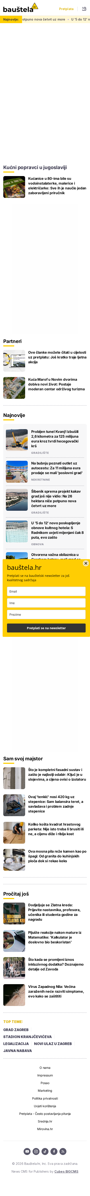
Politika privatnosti (45, 1098)
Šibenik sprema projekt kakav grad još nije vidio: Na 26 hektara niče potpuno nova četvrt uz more (56, 498)
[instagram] (36, 1151)
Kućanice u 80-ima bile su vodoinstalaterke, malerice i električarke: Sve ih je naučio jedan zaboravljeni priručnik (57, 185)
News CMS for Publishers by (45, 1171)
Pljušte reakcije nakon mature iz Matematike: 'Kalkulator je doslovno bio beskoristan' (54, 937)
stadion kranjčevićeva (27, 1037)
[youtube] (27, 1151)
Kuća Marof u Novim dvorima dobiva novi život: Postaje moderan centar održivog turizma (56, 384)
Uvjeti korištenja (45, 1106)
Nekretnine (40, 479)
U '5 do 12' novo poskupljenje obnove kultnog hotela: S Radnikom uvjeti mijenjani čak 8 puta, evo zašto (57, 530)
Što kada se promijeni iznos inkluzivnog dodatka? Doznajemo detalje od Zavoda (56, 964)
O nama (45, 1067)
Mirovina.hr (45, 1129)
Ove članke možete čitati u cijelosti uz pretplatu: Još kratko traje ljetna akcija (57, 357)
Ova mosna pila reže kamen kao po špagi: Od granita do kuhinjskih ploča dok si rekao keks (57, 856)
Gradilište (40, 452)
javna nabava (17, 1051)
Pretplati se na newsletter (46, 628)
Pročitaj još (16, 894)
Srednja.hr (45, 1121)
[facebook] (53, 1151)
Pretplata (66, 9)
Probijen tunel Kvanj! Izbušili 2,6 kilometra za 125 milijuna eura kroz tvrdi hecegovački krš (54, 438)
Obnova (37, 544)
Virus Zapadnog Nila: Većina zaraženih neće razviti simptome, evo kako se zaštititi (56, 991)
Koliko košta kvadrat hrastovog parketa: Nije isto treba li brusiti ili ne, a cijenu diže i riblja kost (56, 829)
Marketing (45, 1090)
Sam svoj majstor (23, 758)
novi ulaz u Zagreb (53, 1044)
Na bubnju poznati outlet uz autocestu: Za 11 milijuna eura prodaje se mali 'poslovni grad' (57, 468)
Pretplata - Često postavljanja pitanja (45, 1113)
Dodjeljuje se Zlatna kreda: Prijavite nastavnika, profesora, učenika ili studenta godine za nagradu (54, 912)
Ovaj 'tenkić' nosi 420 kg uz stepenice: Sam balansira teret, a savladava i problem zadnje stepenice (55, 804)
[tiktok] (45, 1151)
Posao (45, 1083)
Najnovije (14, 415)
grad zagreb (16, 1030)
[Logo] (20, 8)
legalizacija (16, 1044)
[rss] (62, 1151)
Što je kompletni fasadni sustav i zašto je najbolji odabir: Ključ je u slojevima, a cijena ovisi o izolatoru (57, 774)
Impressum (45, 1075)
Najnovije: (11, 19)
